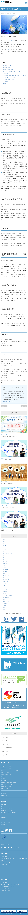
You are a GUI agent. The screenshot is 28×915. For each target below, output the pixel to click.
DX (3, 547)
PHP (4, 573)
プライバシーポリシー (7, 808)
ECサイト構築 (5, 772)
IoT (3, 557)
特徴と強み (6, 744)
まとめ (4, 84)
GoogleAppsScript (7, 553)
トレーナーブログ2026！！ (7, 483)
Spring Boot (6, 579)
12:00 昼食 (5, 73)
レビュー (5, 603)
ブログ (5, 755)
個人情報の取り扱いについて (9, 812)
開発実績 (4, 793)
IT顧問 (3, 778)
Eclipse (4, 549)
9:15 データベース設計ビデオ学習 (11, 71)
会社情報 (5, 737)
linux (4, 565)
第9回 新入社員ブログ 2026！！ (8, 507)
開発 (4, 609)
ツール (4, 599)
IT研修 (3, 776)
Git (3, 551)
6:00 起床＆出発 (7, 65)
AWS (4, 541)
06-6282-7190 (9, 911)
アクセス (5, 740)
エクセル (5, 589)
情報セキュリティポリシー (8, 810)
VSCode (5, 583)
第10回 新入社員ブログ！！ (7, 459)
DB (3, 543)
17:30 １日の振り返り (8, 79)
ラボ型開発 (4, 780)
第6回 (9, 50)
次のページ (23, 406)
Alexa (4, 539)
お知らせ (5, 591)
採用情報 (5, 751)
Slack (4, 577)
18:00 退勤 (5, 82)
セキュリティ (6, 597)
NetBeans (5, 569)
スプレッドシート (7, 595)
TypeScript (6, 581)
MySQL (4, 567)
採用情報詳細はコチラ (9, 401)
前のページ (4, 406)
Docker (4, 545)
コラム (4, 593)
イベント (5, 585)
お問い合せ (23, 911)
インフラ (5, 587)
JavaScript (5, 561)
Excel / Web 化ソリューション (9, 782)
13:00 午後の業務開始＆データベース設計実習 (14, 75)
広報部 (4, 605)
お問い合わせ (5, 824)
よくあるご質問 (7, 748)
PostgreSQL (6, 575)
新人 (18, 13)
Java (4, 559)
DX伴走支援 (5, 788)
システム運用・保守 (7, 774)
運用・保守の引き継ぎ (7, 784)
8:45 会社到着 (6, 67)
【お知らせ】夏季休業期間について (9, 436)
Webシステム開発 (6, 768)
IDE (3, 555)
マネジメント (6, 601)
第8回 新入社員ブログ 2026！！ (8, 530)
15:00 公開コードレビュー (9, 77)
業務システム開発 (6, 766)
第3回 (12, 40)
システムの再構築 (6, 786)
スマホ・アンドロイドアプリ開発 (10, 770)
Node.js (5, 571)
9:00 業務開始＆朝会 (8, 69)
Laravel (5, 563)
